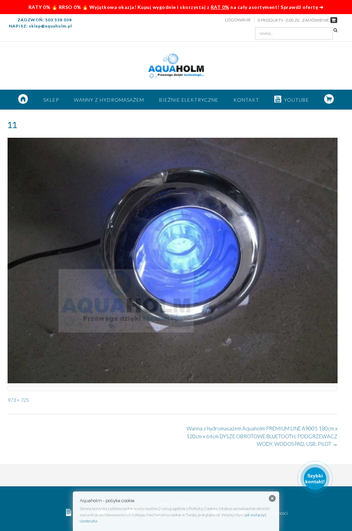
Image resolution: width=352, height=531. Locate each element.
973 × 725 (18, 400)
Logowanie (238, 19)
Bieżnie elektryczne (188, 100)
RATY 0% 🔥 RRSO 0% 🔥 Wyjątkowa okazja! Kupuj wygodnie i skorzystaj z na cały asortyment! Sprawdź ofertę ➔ (176, 7)
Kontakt (246, 100)
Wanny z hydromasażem (109, 100)
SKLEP (51, 100)
